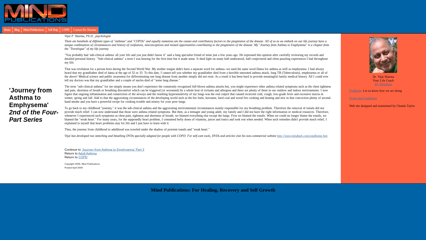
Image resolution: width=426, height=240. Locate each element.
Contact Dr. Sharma (84, 29)
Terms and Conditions (363, 98)
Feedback (355, 90)
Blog (17, 29)
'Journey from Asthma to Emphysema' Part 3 (113, 149)
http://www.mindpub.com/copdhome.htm (302, 136)
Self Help (53, 29)
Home (7, 29)
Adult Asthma (87, 153)
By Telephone (383, 84)
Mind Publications (33, 29)
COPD (65, 29)
